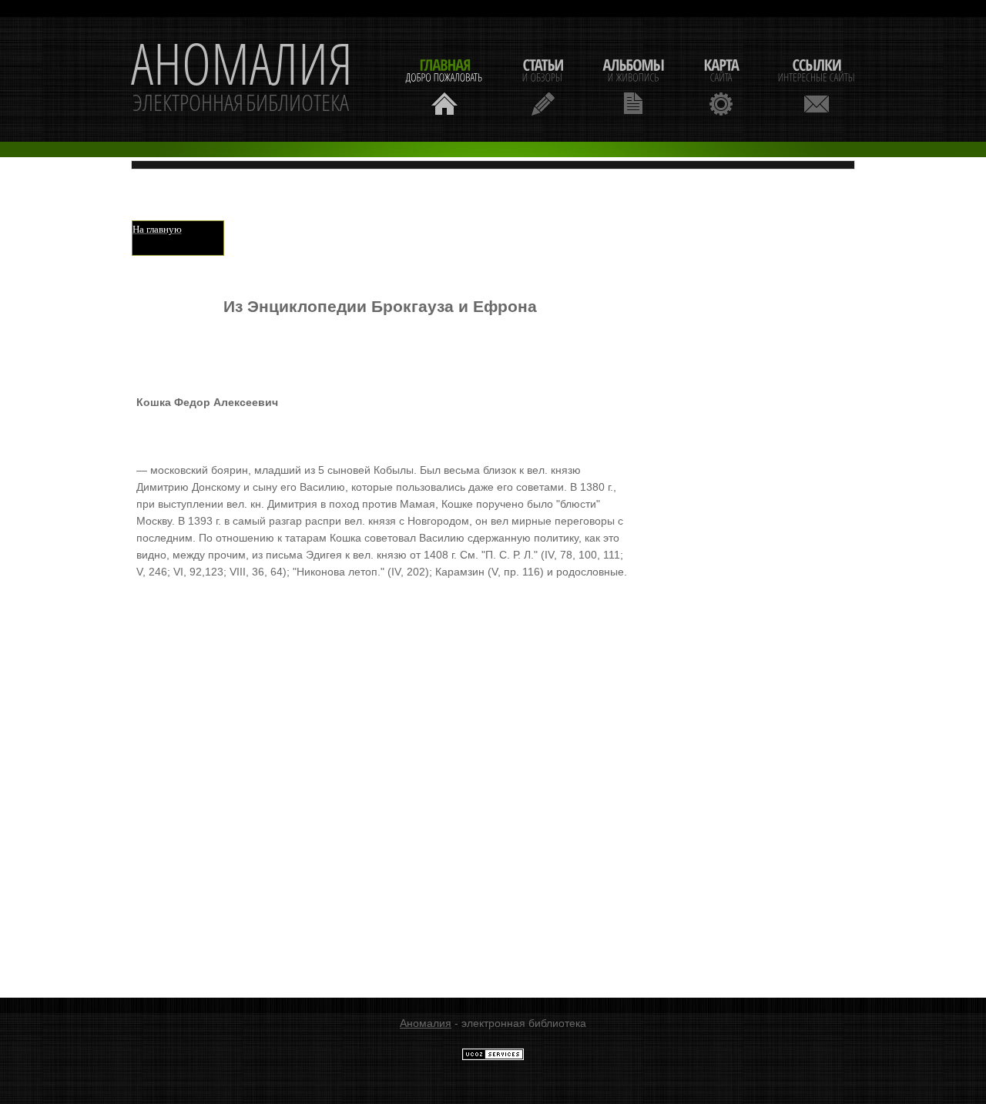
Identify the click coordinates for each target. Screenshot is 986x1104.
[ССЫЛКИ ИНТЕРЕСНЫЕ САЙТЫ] (816, 85)
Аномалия (425, 1023)
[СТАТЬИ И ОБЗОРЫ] (542, 85)
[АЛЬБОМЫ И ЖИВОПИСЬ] (633, 85)
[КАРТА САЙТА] (721, 85)
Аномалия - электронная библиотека (242, 79)
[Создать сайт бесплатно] (493, 1057)
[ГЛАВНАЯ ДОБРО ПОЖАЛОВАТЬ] (444, 85)
